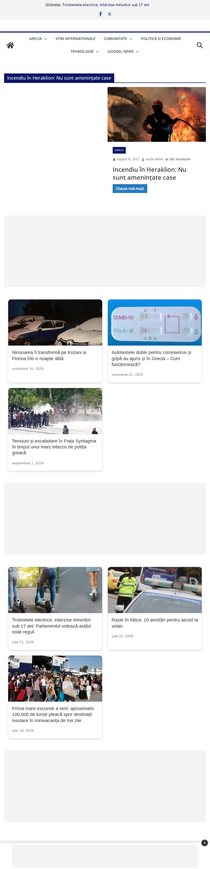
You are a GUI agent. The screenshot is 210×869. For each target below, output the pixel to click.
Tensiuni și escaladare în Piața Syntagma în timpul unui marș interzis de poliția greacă (54, 447)
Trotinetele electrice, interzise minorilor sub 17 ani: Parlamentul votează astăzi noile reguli (51, 626)
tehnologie (82, 51)
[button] (44, 39)
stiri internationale (76, 38)
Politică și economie (161, 38)
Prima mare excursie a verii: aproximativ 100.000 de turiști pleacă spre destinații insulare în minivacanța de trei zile (53, 714)
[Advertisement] (105, 251)
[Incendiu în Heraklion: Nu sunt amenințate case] (157, 114)
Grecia (35, 38)
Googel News (121, 51)
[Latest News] (10, 45)
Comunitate (115, 38)
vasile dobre (154, 159)
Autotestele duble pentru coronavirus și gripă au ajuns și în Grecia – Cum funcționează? (151, 358)
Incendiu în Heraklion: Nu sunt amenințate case (149, 173)
